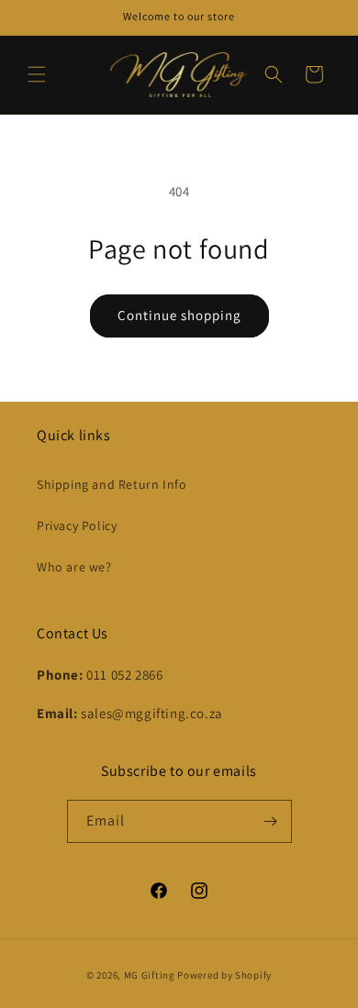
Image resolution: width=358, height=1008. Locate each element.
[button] (37, 74)
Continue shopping (179, 315)
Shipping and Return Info (111, 484)
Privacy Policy (77, 525)
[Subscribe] (271, 821)
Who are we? (74, 567)
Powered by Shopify (224, 975)
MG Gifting (151, 975)
